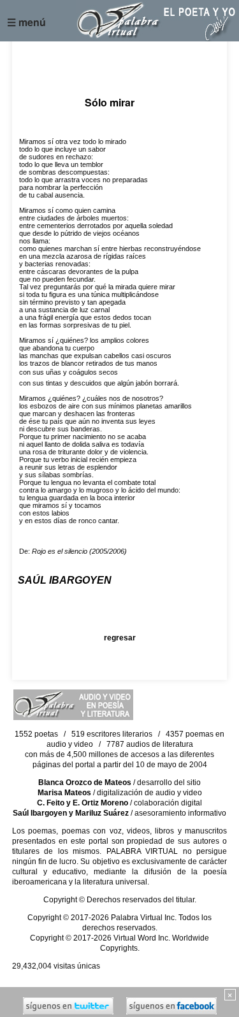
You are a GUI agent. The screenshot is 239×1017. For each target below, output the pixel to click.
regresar (120, 637)
